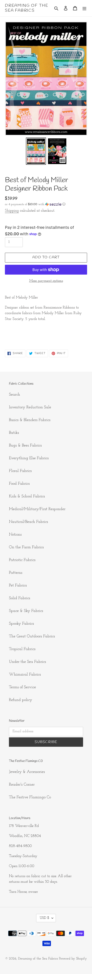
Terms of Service (22, 687)
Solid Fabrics (19, 598)
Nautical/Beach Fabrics (28, 522)
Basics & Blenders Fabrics (29, 420)
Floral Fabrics (20, 471)
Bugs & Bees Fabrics (25, 446)
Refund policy (20, 700)
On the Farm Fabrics (26, 547)
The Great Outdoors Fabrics (32, 636)
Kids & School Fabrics (27, 496)
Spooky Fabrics (21, 624)
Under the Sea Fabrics (27, 662)
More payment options (46, 281)
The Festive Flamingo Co (30, 797)
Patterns (15, 573)
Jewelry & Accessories (27, 772)
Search (14, 395)
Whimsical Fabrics (25, 675)
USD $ (44, 918)
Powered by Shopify (73, 958)
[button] (35, 204)
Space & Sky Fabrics (26, 611)
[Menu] (84, 8)
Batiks (14, 433)
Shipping (12, 211)
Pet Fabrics (18, 586)
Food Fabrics (19, 484)
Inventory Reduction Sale (30, 407)
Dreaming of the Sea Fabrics (26, 8)
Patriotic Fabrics (22, 560)
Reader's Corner (22, 785)
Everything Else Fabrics (29, 458)
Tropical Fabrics (22, 649)
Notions (15, 535)
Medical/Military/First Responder (37, 509)
